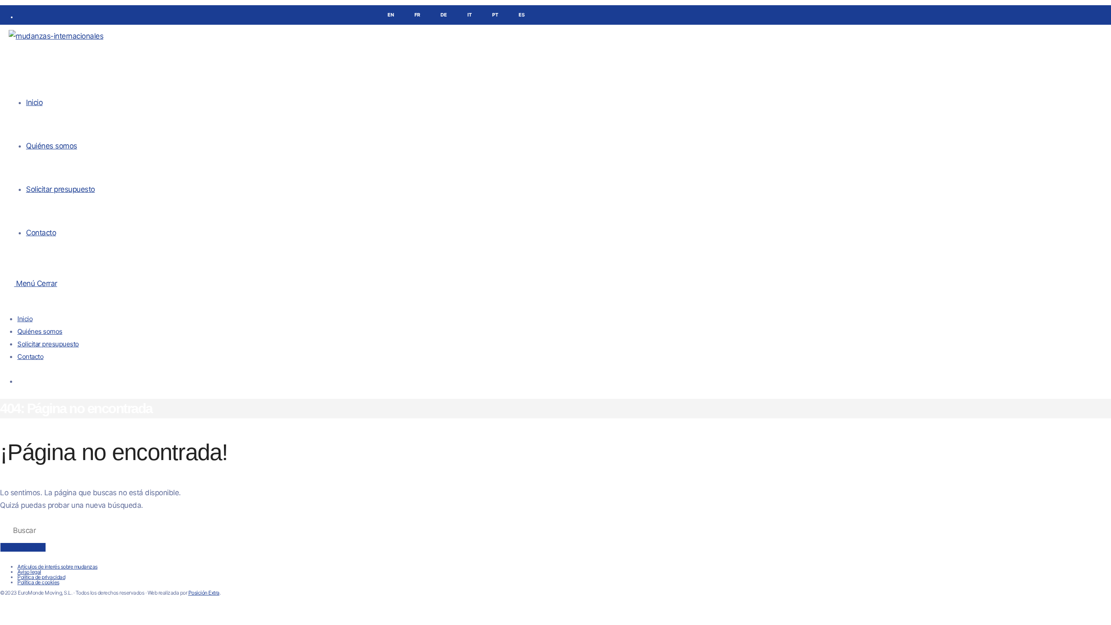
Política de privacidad (41, 577)
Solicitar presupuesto (48, 344)
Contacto (30, 356)
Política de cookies (38, 582)
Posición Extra (204, 592)
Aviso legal (29, 572)
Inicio (25, 319)
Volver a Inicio (23, 547)
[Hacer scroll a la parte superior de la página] (3, 608)
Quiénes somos (39, 331)
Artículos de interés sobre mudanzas (57, 566)
